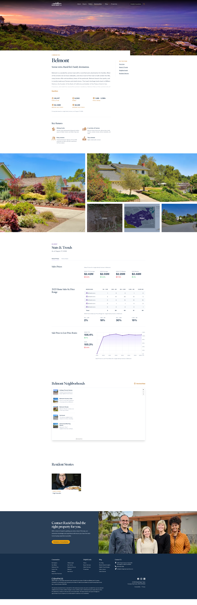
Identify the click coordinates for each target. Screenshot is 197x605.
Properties (114, 4)
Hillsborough (70, 562)
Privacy (143, 586)
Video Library (102, 569)
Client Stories (102, 571)
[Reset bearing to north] (143, 394)
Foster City (54, 569)
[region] (110, 414)
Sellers (90, 4)
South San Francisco (57, 573)
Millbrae (53, 571)
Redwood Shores (71, 567)
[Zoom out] (143, 392)
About (79, 4)
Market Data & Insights (104, 565)
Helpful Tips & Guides (104, 567)
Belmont (69, 569)
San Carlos (70, 565)
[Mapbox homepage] (79, 439)
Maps (142, 218)
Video (104, 218)
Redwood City (55, 567)
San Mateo (54, 565)
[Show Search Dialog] (144, 4)
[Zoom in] (143, 390)
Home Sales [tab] (64, 258)
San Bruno (70, 571)
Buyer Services (87, 565)
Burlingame (54, 562)
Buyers (85, 4)
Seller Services (87, 567)
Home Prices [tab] (55, 258)
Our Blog (101, 562)
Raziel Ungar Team (140, 582)
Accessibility (137, 586)
